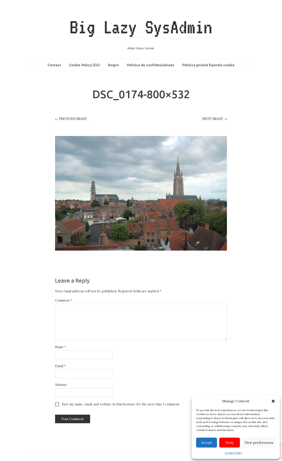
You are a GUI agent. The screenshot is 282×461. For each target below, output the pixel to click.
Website (61, 385)
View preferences (259, 442)
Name (60, 347)
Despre (113, 65)
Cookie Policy (233, 452)
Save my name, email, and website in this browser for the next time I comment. (121, 404)
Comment (63, 300)
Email (60, 366)
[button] (273, 401)
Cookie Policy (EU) (84, 65)
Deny (229, 442)
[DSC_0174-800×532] (141, 193)
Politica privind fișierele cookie (208, 65)
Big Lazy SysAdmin (141, 27)
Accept (206, 442)
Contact (54, 65)
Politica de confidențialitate (150, 65)
